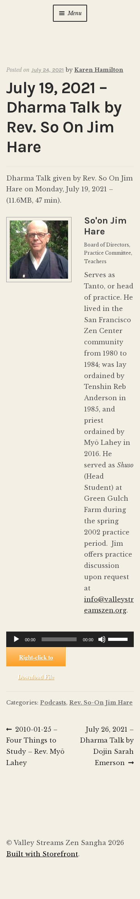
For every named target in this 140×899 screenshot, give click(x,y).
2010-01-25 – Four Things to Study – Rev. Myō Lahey (35, 746)
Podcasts (53, 702)
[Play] (16, 639)
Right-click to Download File (36, 659)
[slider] (119, 639)
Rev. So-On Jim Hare (101, 702)
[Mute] (102, 639)
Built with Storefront (42, 854)
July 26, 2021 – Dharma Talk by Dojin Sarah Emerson (107, 746)
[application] (70, 639)
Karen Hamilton (98, 69)
